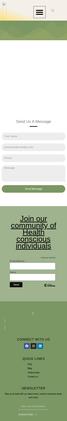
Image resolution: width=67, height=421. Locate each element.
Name (13, 272)
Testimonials (34, 372)
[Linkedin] (40, 346)
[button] (40, 12)
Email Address (18, 261)
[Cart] (52, 10)
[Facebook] (27, 346)
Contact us (33, 376)
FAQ (30, 364)
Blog (30, 368)
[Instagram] (33, 346)
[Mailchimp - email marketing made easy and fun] (49, 287)
